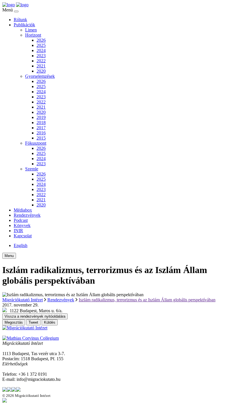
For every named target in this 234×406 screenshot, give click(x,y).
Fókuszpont (35, 143)
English (20, 245)
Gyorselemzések (40, 76)
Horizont (33, 35)
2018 (41, 122)
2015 (41, 138)
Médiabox (23, 210)
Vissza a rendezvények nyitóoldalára (35, 316)
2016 (41, 132)
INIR (18, 230)
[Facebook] (9, 390)
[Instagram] (13, 390)
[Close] (16, 11)
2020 (41, 71)
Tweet (33, 322)
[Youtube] (18, 390)
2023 (41, 55)
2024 (41, 50)
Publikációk (24, 24)
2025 (41, 45)
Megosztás (14, 322)
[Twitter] (4, 390)
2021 (41, 65)
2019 (41, 117)
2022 (41, 60)
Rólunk (20, 19)
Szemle (31, 168)
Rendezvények (27, 215)
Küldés (49, 322)
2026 (41, 40)
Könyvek (22, 225)
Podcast (21, 220)
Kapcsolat (23, 235)
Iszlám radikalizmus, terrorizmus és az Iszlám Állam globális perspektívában (147, 299)
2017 (41, 127)
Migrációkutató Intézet (22, 299)
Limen (31, 29)
